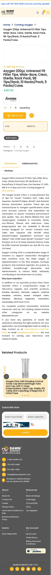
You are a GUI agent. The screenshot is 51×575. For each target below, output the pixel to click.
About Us (6, 496)
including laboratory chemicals (15, 292)
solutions (17, 295)
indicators (6, 299)
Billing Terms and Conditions (33, 542)
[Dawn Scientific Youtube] (28, 569)
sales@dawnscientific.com (28, 332)
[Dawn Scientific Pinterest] (34, 569)
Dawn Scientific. (8, 191)
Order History (32, 537)
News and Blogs (33, 496)
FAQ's (28, 507)
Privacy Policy (8, 507)
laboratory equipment (24, 299)
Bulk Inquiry (11, 138)
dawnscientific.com (10, 316)
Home (6, 24)
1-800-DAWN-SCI (14, 459)
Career (5, 503)
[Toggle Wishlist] (31, 115)
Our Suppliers (32, 510)
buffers (27, 295)
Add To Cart (16, 115)
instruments (43, 299)
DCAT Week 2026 (9, 534)
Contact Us (7, 499)
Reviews (9, 170)
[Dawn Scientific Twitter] (17, 569)
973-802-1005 (13, 469)
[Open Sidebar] (48, 12)
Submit (25, 432)
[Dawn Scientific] (7, 14)
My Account (31, 534)
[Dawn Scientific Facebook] (12, 569)
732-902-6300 (13, 464)
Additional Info (30, 163)
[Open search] (37, 12)
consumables (7, 302)
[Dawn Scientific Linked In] (39, 569)
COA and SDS (32, 503)
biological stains (41, 295)
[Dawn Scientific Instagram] (23, 569)
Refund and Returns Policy (10, 518)
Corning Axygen (23, 24)
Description (11, 163)
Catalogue (31, 499)
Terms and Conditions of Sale (12, 511)
